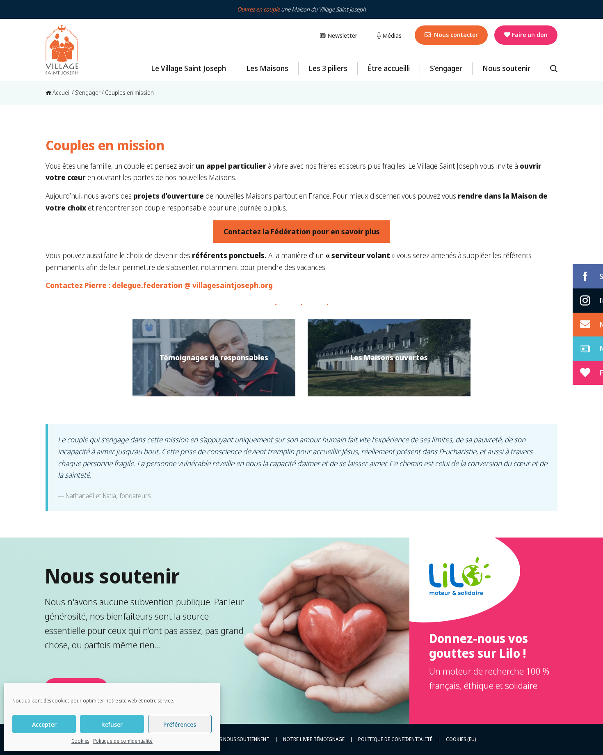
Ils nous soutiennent (242, 739)
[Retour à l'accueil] (62, 50)
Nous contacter (455, 34)
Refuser (112, 724)
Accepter (44, 724)
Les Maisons (267, 68)
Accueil (61, 92)
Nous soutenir (506, 68)
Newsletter (341, 35)
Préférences (179, 724)
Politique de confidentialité (123, 740)
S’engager (446, 68)
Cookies (80, 740)
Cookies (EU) (461, 739)
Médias (391, 35)
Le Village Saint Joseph (188, 68)
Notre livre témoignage (314, 739)
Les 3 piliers (327, 68)
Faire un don (530, 34)
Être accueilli (389, 68)
